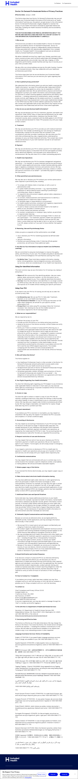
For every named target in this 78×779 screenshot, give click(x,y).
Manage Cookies (42, 774)
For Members (57, 3)
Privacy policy (28, 777)
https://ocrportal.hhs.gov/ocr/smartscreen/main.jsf (31, 616)
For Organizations (66, 3)
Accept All (64, 774)
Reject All (53, 774)
